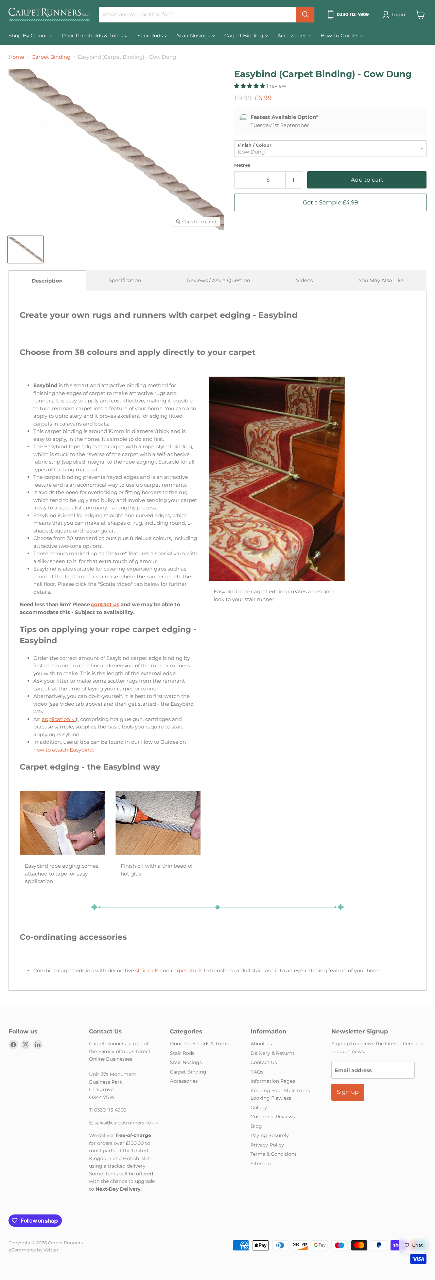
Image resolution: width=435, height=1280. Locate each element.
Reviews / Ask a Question (218, 280)
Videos (304, 280)
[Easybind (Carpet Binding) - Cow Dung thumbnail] (25, 249)
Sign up (348, 1091)
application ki (59, 719)
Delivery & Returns (272, 1053)
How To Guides (340, 35)
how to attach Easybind (63, 749)
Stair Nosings (194, 35)
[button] (250, 86)
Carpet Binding (244, 35)
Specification (125, 280)
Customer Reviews (272, 1117)
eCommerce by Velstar (33, 1249)
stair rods (146, 970)
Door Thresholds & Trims (93, 35)
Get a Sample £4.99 (330, 202)
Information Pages (272, 1081)
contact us (105, 604)
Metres (242, 165)
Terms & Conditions (273, 1154)
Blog (256, 1126)
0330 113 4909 (110, 1110)
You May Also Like (381, 280)
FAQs (256, 1072)
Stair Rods (150, 35)
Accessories (292, 35)
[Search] (305, 14)
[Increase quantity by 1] (294, 179)
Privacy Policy (267, 1145)
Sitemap (260, 1163)
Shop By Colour (28, 35)
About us (261, 1044)
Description (47, 280)
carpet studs (186, 970)
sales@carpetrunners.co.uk (126, 1123)
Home (16, 57)
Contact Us (263, 1062)
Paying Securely (269, 1135)
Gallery (258, 1107)
